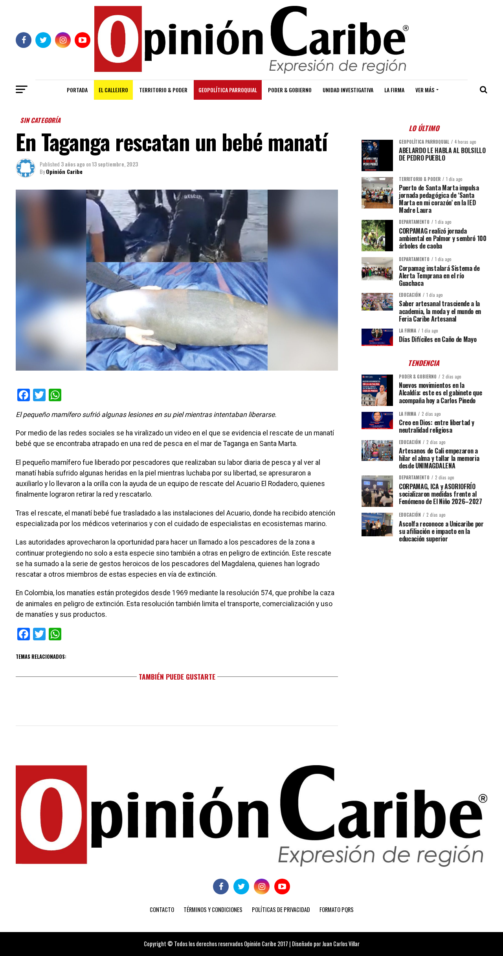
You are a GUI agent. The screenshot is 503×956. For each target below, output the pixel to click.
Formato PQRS (336, 909)
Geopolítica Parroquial (227, 90)
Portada (77, 90)
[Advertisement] (424, 603)
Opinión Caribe (64, 171)
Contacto (162, 909)
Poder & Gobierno (290, 90)
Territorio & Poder (163, 90)
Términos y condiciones (213, 909)
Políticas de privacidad (281, 909)
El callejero (113, 90)
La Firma (394, 90)
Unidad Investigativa (348, 90)
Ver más (424, 90)
